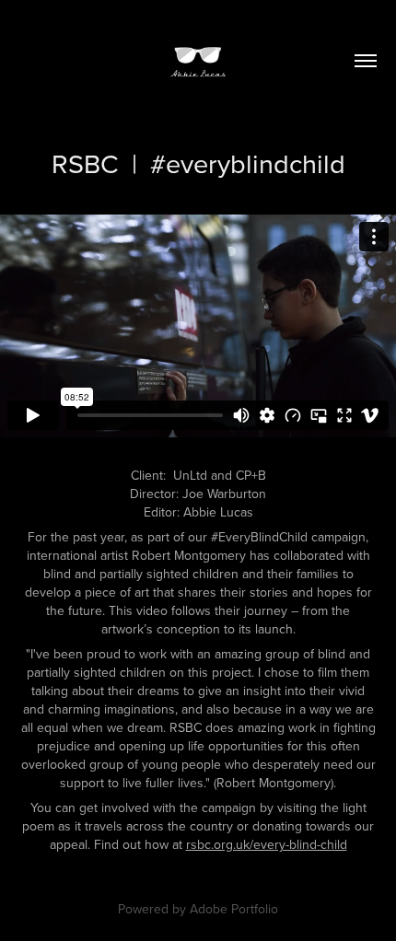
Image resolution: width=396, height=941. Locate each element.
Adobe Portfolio (234, 909)
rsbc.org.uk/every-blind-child (266, 844)
